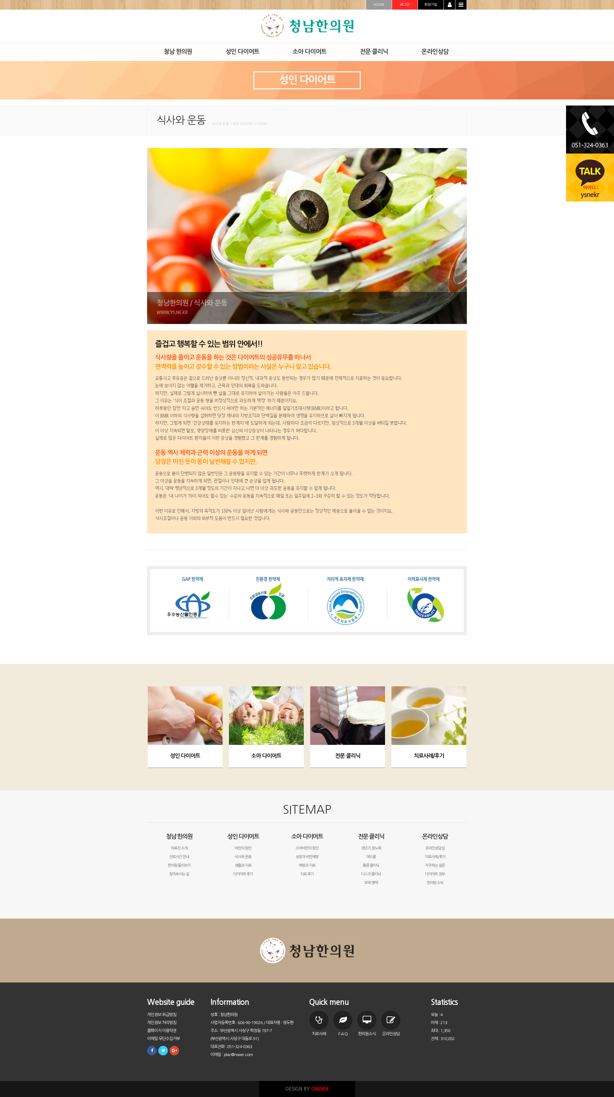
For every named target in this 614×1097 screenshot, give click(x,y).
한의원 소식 (435, 883)
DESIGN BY (307, 1088)
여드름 (371, 857)
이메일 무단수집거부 (163, 1039)
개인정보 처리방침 (161, 1023)
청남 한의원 (179, 836)
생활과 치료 (243, 865)
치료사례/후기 (429, 756)
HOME (379, 4)
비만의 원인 (243, 848)
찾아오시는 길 (179, 874)
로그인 (405, 4)
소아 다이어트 (266, 756)
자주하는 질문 (435, 865)
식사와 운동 (243, 857)
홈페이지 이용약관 (161, 1031)
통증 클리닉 (371, 865)
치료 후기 (307, 874)
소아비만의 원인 (307, 848)
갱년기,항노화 (371, 848)
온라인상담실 (435, 848)
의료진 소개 (179, 848)
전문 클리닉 (347, 756)
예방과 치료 (307, 865)
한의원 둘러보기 (179, 865)
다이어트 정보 (435, 874)
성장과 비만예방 (307, 857)
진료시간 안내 (179, 857)
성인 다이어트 (185, 756)
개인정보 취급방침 (161, 1015)
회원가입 (430, 4)
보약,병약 (371, 883)
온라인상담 (435, 836)
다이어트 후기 (243, 874)
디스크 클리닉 (371, 874)
